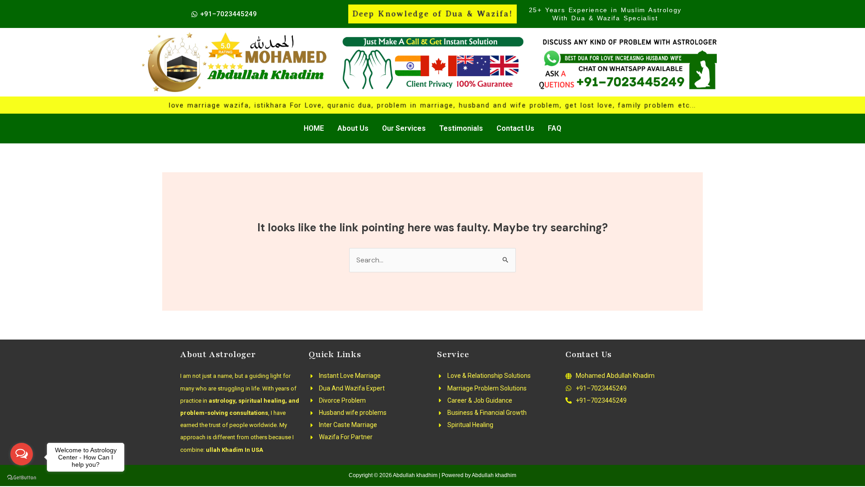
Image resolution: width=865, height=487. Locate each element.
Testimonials (461, 128)
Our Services (404, 128)
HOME (314, 128)
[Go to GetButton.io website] (21, 478)
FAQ (554, 128)
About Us (353, 128)
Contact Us (515, 128)
